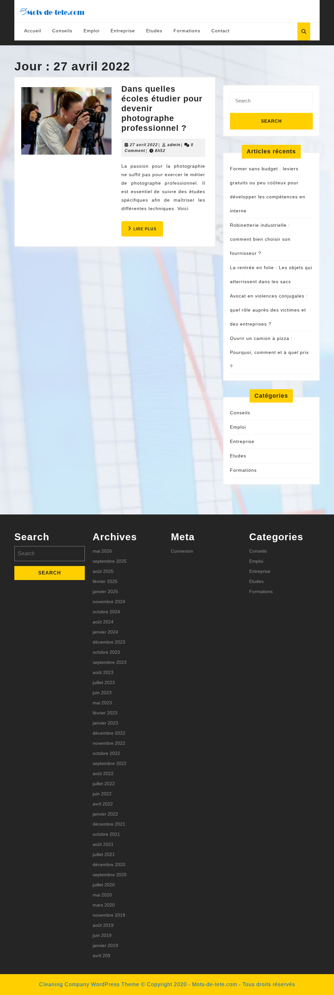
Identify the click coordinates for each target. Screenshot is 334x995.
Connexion (182, 551)
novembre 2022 (109, 743)
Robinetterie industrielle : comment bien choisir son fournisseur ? (260, 239)
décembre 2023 (109, 642)
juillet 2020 (104, 884)
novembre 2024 (109, 601)
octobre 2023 (106, 652)
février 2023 (105, 712)
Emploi (91, 30)
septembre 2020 (110, 874)
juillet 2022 (104, 783)
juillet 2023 (104, 682)
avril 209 (101, 955)
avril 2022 (103, 803)
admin (173, 145)
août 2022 (103, 773)
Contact (220, 30)
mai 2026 (102, 551)
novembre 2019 (109, 915)
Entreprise (123, 30)
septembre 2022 (110, 763)
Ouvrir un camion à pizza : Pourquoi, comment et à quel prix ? (269, 352)
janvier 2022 (105, 814)
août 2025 (103, 571)
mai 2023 (102, 702)
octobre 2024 (106, 611)
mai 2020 (102, 894)
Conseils (62, 30)
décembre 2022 (109, 733)
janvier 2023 (105, 723)
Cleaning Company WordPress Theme (89, 984)
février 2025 (105, 581)
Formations (187, 30)
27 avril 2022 (144, 145)
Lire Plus (148, 231)
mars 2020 (104, 905)
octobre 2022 (106, 753)
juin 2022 (102, 793)
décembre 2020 (109, 864)
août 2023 (103, 672)
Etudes (154, 30)
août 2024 (103, 621)
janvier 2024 (105, 632)
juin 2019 (102, 935)
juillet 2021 (104, 854)
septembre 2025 (110, 561)
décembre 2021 (109, 824)
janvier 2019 (105, 945)
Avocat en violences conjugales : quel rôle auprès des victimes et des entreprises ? (269, 310)
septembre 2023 (110, 662)
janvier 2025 (105, 591)
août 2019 (103, 925)
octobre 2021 (106, 834)
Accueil (32, 30)
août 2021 (103, 844)
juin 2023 (102, 692)
